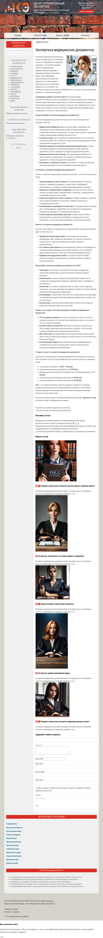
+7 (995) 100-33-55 (86, 5)
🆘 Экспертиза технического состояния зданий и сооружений (59, 556)
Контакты (85, 35)
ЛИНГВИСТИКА (14, 85)
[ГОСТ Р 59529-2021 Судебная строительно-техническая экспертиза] (18, 148)
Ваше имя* (39, 764)
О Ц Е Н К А (13, 76)
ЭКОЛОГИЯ (13, 89)
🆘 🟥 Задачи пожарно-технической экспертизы (54, 604)
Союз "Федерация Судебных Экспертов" (40, 904)
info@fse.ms (86, 7)
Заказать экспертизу (86, 11)
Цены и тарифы (63, 35)
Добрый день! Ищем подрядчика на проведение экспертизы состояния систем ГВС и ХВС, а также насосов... (48, 877)
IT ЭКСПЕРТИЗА (15, 87)
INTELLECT (13, 94)
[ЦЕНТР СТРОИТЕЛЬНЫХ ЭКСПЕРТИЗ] (16, 12)
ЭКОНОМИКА (14, 73)
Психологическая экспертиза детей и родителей (53, 410)
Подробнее (22, 932)
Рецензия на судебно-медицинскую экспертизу (52, 408)
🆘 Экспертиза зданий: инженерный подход (52, 673)
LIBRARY (12, 101)
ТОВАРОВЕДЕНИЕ (15, 92)
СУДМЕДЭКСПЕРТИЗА (41, 42)
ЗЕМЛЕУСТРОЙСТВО (16, 69)
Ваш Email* (39, 759)
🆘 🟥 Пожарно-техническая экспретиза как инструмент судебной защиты (65, 486)
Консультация (40, 35)
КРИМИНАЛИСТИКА (16, 78)
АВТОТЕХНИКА (14, 96)
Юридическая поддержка (19, 44)
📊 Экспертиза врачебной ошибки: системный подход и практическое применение (65, 431)
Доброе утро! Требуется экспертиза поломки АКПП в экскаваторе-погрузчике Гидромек (43, 882)
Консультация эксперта (52, 870)
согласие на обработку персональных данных (58, 788)
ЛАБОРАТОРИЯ (14, 98)
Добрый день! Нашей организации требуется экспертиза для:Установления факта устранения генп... (47, 879)
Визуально (37, 745)
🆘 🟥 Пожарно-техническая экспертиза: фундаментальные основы (62, 721)
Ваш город (39, 780)
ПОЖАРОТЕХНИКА (15, 80)
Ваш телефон (40, 772)
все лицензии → (11, 138)
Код (40, 745)
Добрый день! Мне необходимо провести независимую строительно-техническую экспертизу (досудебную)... (47, 884)
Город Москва (11, 824)
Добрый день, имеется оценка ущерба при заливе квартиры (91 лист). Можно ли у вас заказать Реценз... (51, 886)
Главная (17, 35)
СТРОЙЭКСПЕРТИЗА (16, 67)
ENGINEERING (14, 71)
